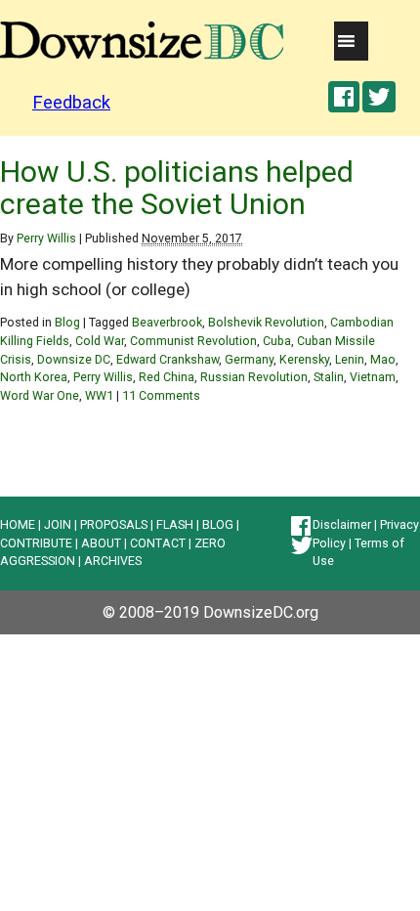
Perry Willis (46, 238)
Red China (166, 376)
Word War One (39, 395)
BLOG (217, 524)
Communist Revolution (193, 340)
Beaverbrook (167, 322)
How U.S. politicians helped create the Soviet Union (177, 187)
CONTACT (158, 543)
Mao (383, 359)
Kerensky (304, 359)
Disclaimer (342, 524)
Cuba (277, 340)
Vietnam (373, 376)
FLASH (174, 524)
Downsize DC (73, 359)
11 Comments (161, 395)
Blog (67, 322)
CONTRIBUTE (36, 543)
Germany (249, 359)
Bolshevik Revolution (266, 322)
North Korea (33, 376)
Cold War (99, 340)
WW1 (99, 395)
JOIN (57, 524)
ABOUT (101, 543)
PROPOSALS (113, 524)
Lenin (349, 359)
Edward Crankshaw (167, 359)
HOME (17, 524)
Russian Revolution (254, 376)
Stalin (329, 376)
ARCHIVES (113, 560)
